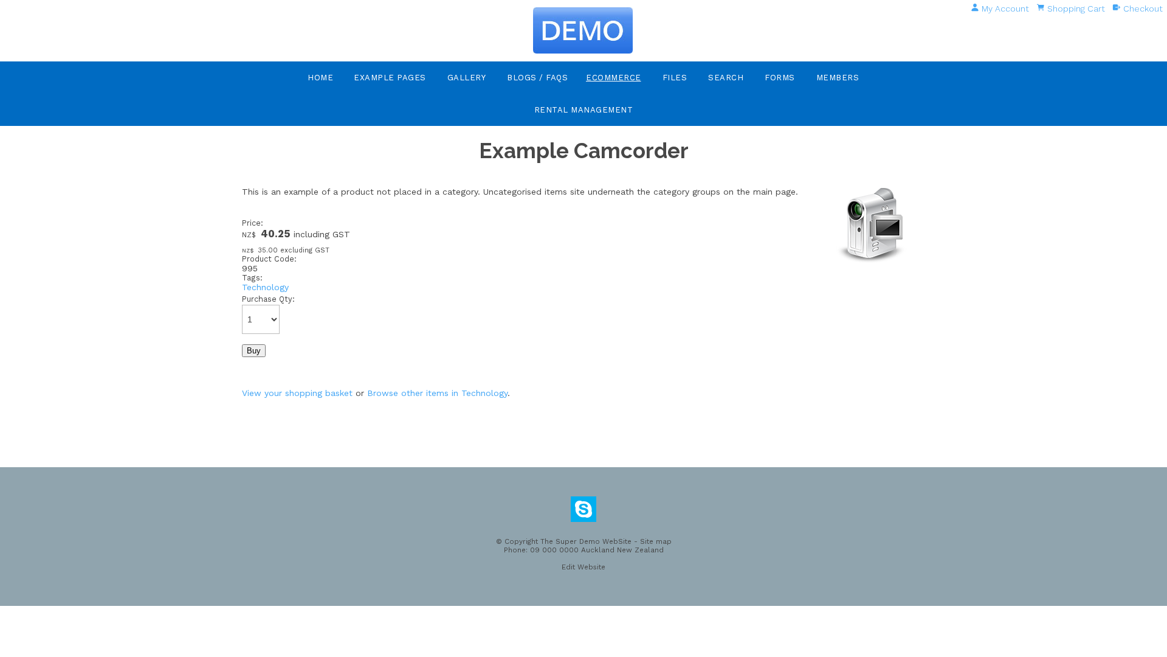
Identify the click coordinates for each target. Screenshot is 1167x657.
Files (675, 77)
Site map (656, 541)
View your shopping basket (297, 393)
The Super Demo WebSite (586, 541)
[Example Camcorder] (872, 261)
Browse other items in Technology (437, 393)
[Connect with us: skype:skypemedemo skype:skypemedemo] (583, 512)
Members (837, 77)
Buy (254, 350)
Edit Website (583, 567)
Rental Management (583, 109)
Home (320, 77)
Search (725, 77)
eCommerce (613, 77)
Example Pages (390, 77)
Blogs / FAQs (537, 77)
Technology (265, 287)
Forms (780, 77)
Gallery (466, 77)
